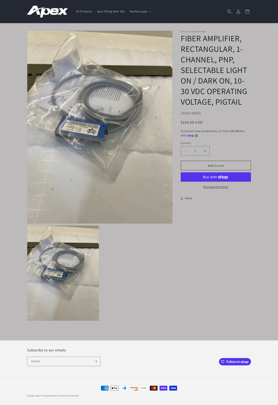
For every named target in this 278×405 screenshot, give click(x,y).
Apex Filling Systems (46, 395)
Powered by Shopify (68, 395)
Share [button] (188, 198)
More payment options (215, 186)
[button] (140, 11)
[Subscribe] (95, 361)
